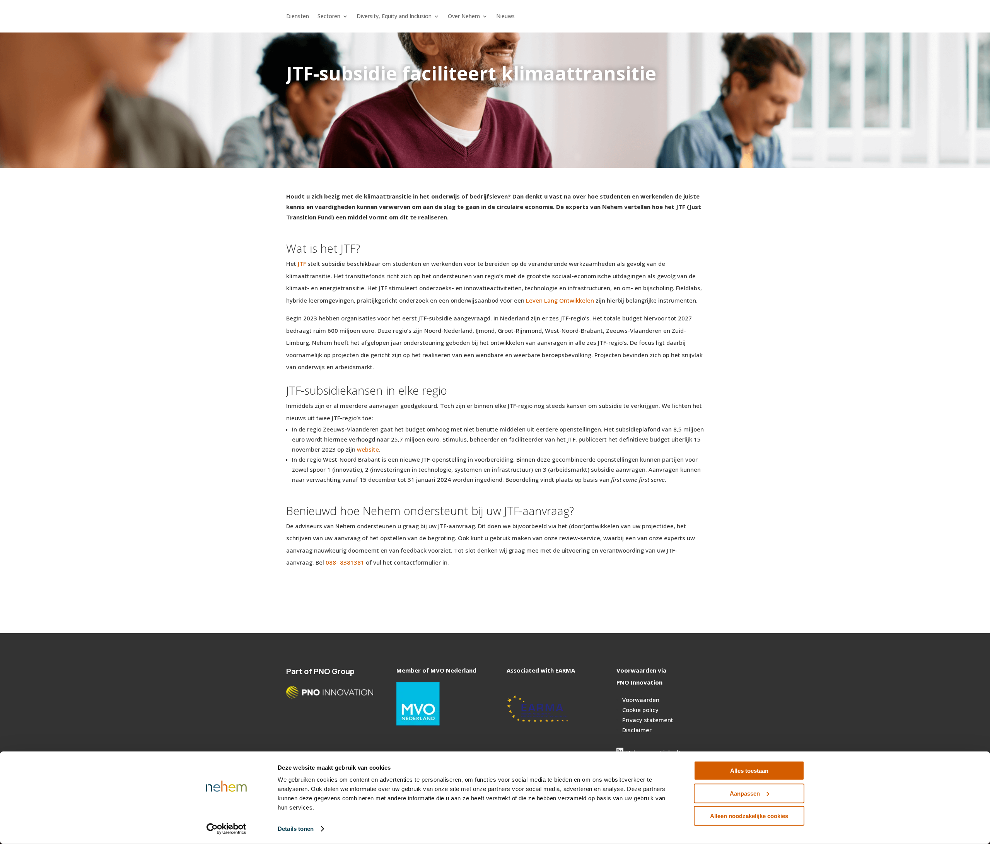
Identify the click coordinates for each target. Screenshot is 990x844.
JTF (302, 263)
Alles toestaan (749, 770)
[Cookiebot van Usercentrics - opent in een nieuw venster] (226, 829)
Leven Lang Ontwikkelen (560, 300)
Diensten (297, 17)
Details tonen (296, 828)
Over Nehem (464, 17)
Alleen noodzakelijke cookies (749, 816)
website (368, 449)
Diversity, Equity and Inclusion (394, 17)
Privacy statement (647, 720)
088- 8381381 (345, 562)
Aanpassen (745, 793)
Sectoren (328, 17)
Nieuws (505, 17)
